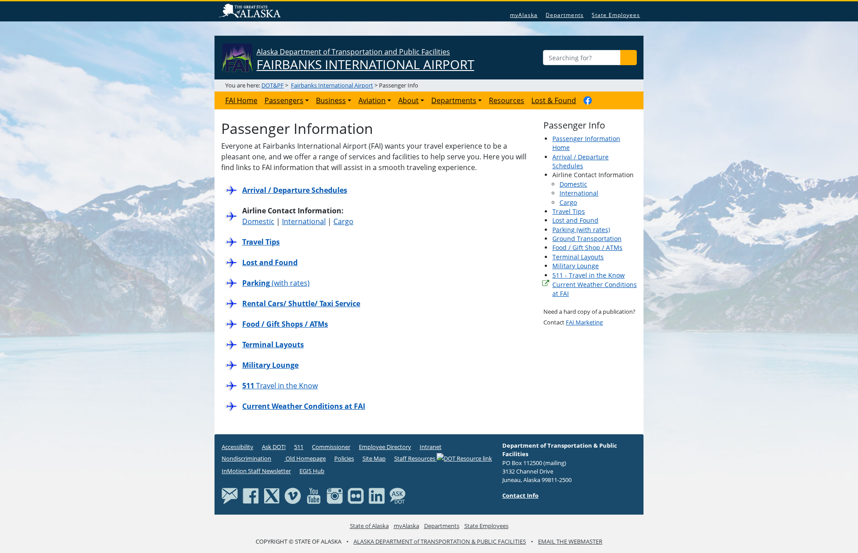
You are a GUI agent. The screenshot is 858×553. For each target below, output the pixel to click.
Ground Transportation (587, 238)
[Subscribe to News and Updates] (230, 495)
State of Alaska (251, 12)
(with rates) (276, 283)
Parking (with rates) (581, 229)
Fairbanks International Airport (332, 85)
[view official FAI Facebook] (588, 100)
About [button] (408, 100)
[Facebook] (251, 495)
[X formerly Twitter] (272, 495)
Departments (565, 15)
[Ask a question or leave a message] (398, 495)
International (304, 221)
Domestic (258, 221)
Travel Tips (568, 211)
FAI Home (241, 100)
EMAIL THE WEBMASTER (570, 541)
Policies (344, 458)
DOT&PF (272, 85)
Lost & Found (553, 100)
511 (298, 447)
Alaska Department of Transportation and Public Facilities (365, 59)
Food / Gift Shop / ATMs (587, 247)
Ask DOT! (274, 447)
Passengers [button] (284, 100)
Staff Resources (415, 458)
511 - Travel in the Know (588, 275)
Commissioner (331, 447)
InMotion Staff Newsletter (256, 471)
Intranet (431, 447)
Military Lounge (575, 266)
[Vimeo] (293, 495)
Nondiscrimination (246, 458)
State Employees (616, 15)
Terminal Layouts (578, 257)
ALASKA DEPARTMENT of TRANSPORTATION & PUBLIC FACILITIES (439, 541)
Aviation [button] (372, 100)
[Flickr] (356, 495)
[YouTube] (314, 495)
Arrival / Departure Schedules (580, 161)
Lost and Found (575, 220)
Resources (506, 100)
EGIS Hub (311, 471)
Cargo (343, 221)
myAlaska (524, 15)
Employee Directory (385, 447)
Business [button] (331, 100)
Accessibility (237, 447)
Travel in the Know (280, 386)
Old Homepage (305, 458)
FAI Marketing (584, 322)
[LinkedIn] (377, 495)
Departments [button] (453, 100)
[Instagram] (335, 495)
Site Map (374, 458)
